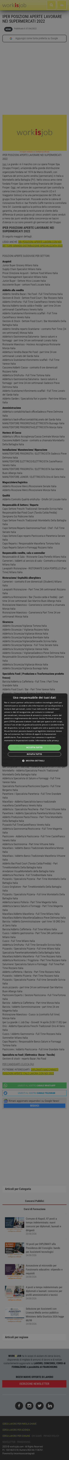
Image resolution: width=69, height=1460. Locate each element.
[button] (34, 761)
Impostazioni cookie (25, 740)
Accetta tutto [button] (34, 747)
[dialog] (34, 730)
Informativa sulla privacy (47, 740)
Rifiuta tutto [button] (34, 754)
